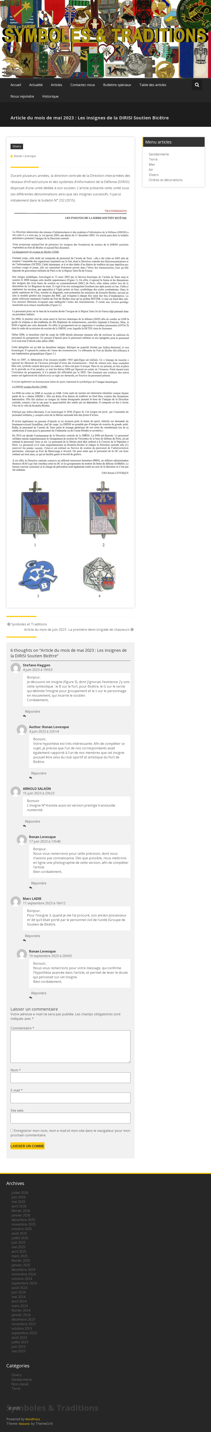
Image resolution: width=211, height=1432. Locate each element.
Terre (153, 159)
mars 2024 (20, 1306)
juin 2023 (19, 1346)
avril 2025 (19, 1251)
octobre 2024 (22, 1278)
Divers (17, 146)
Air (151, 169)
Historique (50, 96)
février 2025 (21, 1260)
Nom (16, 1070)
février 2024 (21, 1310)
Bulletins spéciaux (117, 85)
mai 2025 (18, 1247)
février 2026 (21, 1210)
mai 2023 (18, 1351)
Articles (56, 85)
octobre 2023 (22, 1328)
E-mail (17, 1090)
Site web (17, 1110)
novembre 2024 (24, 1274)
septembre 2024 (24, 1283)
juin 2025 (19, 1242)
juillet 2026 (20, 1192)
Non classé (20, 1384)
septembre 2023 (24, 1333)
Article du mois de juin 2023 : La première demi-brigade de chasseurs (77, 629)
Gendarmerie (159, 154)
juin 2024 (19, 1292)
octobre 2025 (22, 1229)
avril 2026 (19, 1206)
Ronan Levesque (25, 156)
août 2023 (19, 1337)
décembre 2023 (23, 1319)
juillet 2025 (20, 1238)
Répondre (32, 711)
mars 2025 (20, 1256)
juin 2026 (19, 1197)
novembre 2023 (24, 1324)
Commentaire (22, 1028)
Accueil (16, 85)
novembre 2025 (24, 1224)
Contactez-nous (82, 85)
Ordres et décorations (166, 180)
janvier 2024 (21, 1315)
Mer (152, 164)
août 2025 (19, 1233)
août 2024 (19, 1287)
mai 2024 (18, 1296)
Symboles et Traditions (29, 624)
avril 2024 (19, 1301)
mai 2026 (18, 1201)
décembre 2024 (23, 1269)
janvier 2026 (21, 1215)
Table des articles (152, 85)
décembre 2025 (23, 1219)
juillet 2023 (20, 1342)
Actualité (36, 85)
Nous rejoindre (22, 96)
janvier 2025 (21, 1265)
